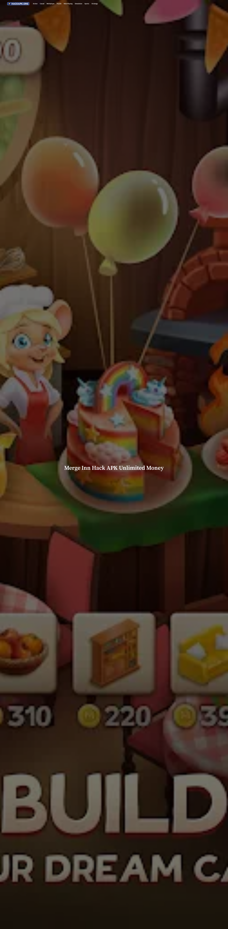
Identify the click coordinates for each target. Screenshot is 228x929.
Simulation (78, 4)
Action (35, 4)
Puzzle (59, 4)
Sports (87, 4)
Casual (42, 4)
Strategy (95, 4)
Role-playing (68, 4)
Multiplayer (50, 4)
